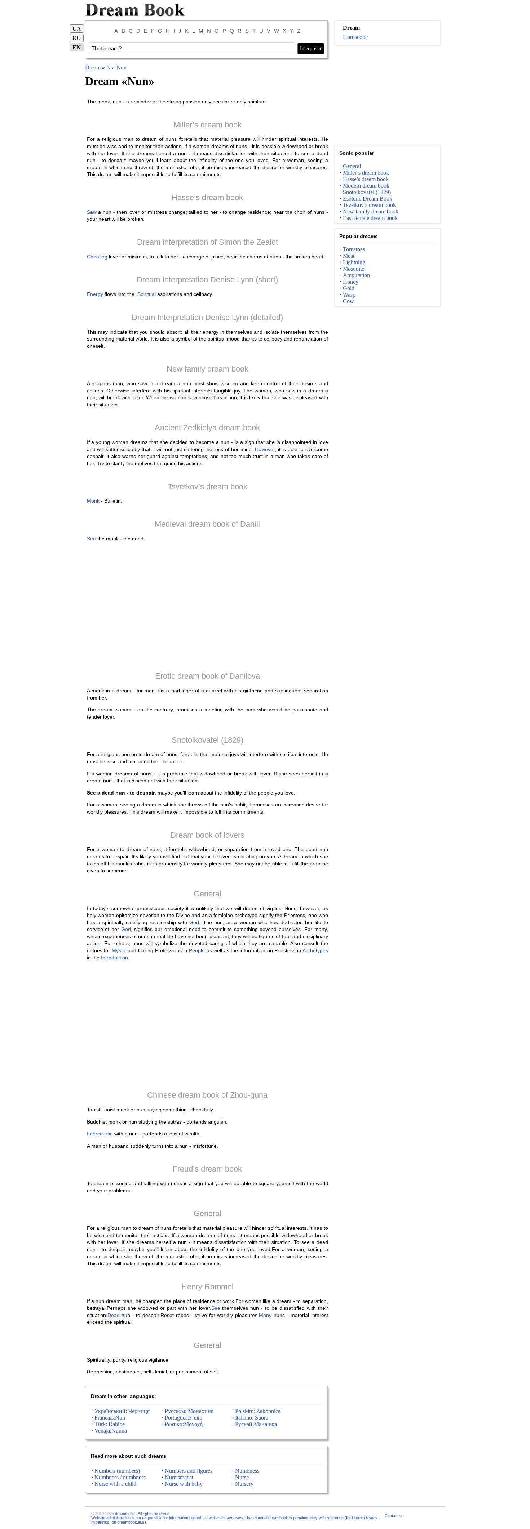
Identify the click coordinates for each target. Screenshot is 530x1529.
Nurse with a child (115, 1484)
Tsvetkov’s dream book (207, 486)
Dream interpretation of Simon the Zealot (207, 242)
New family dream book (207, 368)
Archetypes (315, 950)
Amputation (356, 275)
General (207, 893)
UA (76, 29)
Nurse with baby (184, 1484)
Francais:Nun (109, 1418)
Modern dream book (366, 186)
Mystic (119, 950)
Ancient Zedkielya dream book (207, 427)
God (194, 922)
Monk (93, 501)
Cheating (97, 257)
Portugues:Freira (183, 1418)
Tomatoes (354, 249)
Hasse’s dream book (207, 197)
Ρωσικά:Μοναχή (184, 1424)
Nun (121, 67)
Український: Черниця (122, 1411)
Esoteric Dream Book (367, 198)
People (197, 950)
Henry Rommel (207, 1286)
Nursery (244, 1484)
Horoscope (355, 37)
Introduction (114, 958)
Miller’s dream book (207, 124)
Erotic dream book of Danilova (207, 675)
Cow (348, 301)
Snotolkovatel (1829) (207, 740)
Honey (350, 282)
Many (265, 1315)
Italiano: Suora (251, 1418)
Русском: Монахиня (189, 1411)
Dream (93, 67)
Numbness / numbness (120, 1477)
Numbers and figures (188, 1471)
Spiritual (146, 294)
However (265, 449)
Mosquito (354, 269)
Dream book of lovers (207, 835)
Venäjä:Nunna (110, 1430)
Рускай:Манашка (256, 1424)
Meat (348, 256)
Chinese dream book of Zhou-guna (207, 1094)
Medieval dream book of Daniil (207, 524)
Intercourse (100, 1134)
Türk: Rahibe (109, 1424)
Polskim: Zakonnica (258, 1411)
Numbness (247, 1471)
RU (76, 38)
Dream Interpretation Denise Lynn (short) (207, 279)
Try (100, 463)
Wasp (349, 295)
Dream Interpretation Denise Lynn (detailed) (207, 317)
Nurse (242, 1477)
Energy (95, 294)
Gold (348, 288)
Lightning (354, 262)
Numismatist (179, 1477)
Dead (113, 1315)
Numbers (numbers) (117, 1471)
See (91, 538)
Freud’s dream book (207, 1168)
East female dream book (370, 218)
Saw (92, 212)
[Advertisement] (207, 606)
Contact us (394, 1516)
